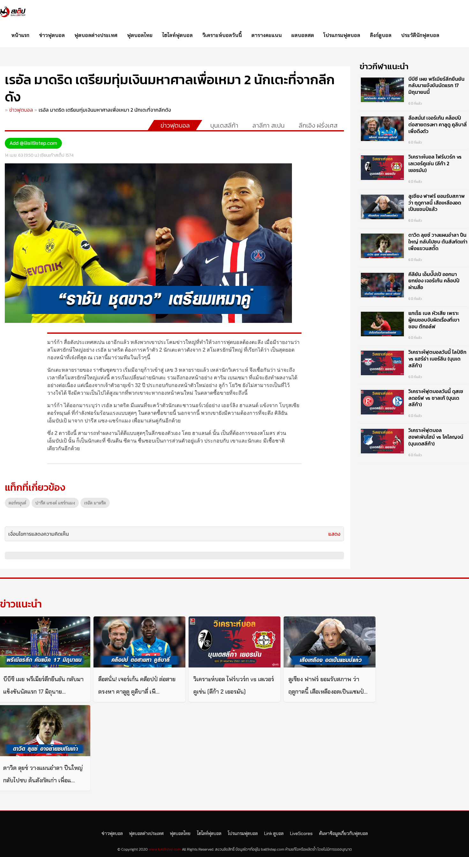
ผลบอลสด (302, 35)
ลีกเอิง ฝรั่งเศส (318, 125)
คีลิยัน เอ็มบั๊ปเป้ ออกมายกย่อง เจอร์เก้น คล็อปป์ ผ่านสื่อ (433, 280)
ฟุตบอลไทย (140, 35)
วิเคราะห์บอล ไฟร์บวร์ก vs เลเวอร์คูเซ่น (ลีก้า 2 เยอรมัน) (435, 163)
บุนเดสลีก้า (224, 125)
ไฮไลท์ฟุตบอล (177, 35)
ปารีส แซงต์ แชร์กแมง (55, 503)
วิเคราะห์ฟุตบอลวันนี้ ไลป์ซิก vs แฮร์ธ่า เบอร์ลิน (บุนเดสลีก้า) (437, 358)
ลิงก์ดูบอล (380, 35)
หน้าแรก (20, 35)
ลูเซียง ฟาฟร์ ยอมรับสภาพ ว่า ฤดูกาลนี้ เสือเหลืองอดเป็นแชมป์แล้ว (436, 202)
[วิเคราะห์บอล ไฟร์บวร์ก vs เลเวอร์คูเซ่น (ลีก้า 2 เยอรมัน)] (234, 641)
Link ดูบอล (274, 833)
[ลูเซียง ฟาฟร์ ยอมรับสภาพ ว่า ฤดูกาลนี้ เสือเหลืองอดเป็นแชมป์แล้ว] (330, 641)
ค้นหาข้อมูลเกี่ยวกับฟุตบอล (343, 833)
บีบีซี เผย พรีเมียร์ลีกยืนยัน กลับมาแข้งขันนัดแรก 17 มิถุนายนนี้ (436, 85)
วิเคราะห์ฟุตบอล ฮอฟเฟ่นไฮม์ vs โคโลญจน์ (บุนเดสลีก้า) (435, 436)
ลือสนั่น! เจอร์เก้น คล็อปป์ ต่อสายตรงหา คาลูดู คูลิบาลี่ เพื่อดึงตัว (437, 124)
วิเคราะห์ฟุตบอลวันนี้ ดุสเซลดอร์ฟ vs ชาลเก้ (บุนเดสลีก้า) (435, 397)
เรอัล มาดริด (95, 503)
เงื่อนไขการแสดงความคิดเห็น (38, 534)
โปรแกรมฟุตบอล (342, 35)
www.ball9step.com (165, 849)
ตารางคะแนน (266, 35)
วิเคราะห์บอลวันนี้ (222, 35)
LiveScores (301, 833)
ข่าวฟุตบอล (52, 35)
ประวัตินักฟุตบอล (420, 35)
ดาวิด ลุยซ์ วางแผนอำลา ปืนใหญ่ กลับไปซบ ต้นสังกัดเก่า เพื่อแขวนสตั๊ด (437, 241)
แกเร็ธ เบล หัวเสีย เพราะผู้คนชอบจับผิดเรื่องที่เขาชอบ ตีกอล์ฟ (433, 319)
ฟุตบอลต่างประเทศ (95, 35)
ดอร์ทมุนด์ (17, 503)
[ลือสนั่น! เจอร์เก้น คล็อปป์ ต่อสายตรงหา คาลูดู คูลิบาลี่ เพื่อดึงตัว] (139, 641)
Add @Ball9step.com (33, 143)
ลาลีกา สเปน (268, 125)
